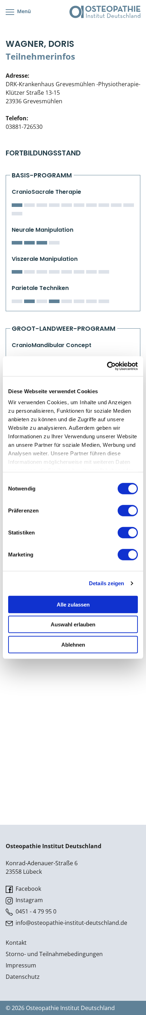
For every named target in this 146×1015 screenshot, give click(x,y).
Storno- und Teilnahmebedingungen (54, 954)
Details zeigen (106, 583)
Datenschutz (23, 977)
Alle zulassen (73, 604)
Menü (23, 11)
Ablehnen (73, 644)
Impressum (21, 965)
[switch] (128, 510)
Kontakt (16, 943)
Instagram (28, 900)
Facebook (27, 889)
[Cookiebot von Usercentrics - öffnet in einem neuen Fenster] (107, 366)
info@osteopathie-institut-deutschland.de (70, 923)
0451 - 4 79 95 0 (35, 911)
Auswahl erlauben (73, 624)
